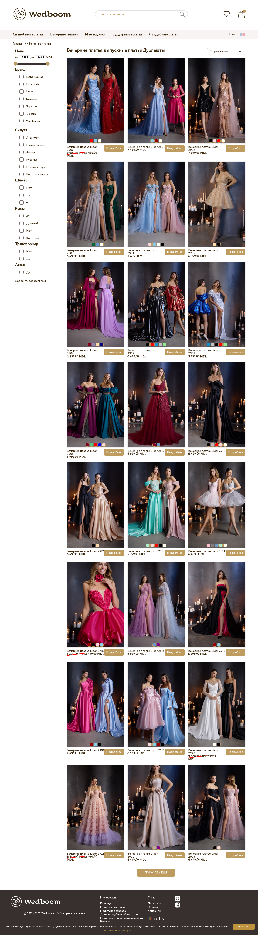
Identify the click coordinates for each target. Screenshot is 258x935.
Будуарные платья (127, 34)
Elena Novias (34, 77)
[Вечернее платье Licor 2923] (216, 800)
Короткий (32, 238)
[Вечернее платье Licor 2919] (156, 697)
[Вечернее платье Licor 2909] (95, 398)
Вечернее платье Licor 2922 (142, 855)
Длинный (32, 223)
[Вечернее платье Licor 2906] (95, 297)
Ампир (30, 152)
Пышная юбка (35, 145)
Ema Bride (32, 84)
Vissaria (31, 114)
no (27, 202)
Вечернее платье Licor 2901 (146, 147)
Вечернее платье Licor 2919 (146, 750)
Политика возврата (113, 911)
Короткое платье (37, 174)
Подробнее (114, 148)
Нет (29, 188)
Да (28, 195)
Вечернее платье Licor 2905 (203, 251)
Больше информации (117, 930)
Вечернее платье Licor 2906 (82, 352)
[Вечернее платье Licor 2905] (216, 197)
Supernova (33, 106)
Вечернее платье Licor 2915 (85, 651)
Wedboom (33, 121)
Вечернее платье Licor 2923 (203, 855)
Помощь (105, 903)
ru (233, 34)
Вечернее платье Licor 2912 (85, 551)
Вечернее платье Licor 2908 (203, 352)
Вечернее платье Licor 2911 (206, 451)
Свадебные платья (28, 34)
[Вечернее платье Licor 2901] (156, 94)
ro (226, 34)
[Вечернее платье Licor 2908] (216, 297)
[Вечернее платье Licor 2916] (156, 598)
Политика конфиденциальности (121, 918)
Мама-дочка (95, 34)
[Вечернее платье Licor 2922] (156, 800)
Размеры (105, 922)
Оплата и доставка (112, 907)
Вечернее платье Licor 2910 (146, 451)
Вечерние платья (64, 34)
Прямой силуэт (36, 167)
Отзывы (153, 907)
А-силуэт (32, 137)
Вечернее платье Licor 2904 (142, 251)
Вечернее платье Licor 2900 (82, 148)
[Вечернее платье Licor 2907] (156, 297)
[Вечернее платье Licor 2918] (95, 697)
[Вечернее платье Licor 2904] (156, 197)
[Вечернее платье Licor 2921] (95, 800)
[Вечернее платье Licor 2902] (216, 94)
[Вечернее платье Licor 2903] (95, 197)
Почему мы (155, 903)
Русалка (31, 159)
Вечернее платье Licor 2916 (146, 651)
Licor (29, 91)
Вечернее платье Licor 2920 (203, 752)
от (17, 57)
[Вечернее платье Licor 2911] (216, 398)
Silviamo (32, 99)
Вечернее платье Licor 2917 (206, 651)
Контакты (154, 911)
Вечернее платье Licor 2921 (85, 854)
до (32, 57)
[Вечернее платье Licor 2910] (156, 398)
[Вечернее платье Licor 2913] (156, 498)
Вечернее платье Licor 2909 (82, 452)
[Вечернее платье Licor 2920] (216, 697)
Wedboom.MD (50, 913)
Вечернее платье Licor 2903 (82, 251)
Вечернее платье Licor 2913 (145, 551)
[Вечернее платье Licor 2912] (95, 498)
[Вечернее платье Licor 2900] (95, 94)
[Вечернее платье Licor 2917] (216, 598)
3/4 (28, 216)
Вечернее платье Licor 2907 (142, 352)
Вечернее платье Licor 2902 (203, 148)
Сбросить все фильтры (30, 281)
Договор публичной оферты (119, 914)
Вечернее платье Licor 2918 (85, 750)
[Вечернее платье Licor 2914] (216, 498)
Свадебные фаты (163, 34)
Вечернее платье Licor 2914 (207, 551)
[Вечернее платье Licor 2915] (95, 598)
